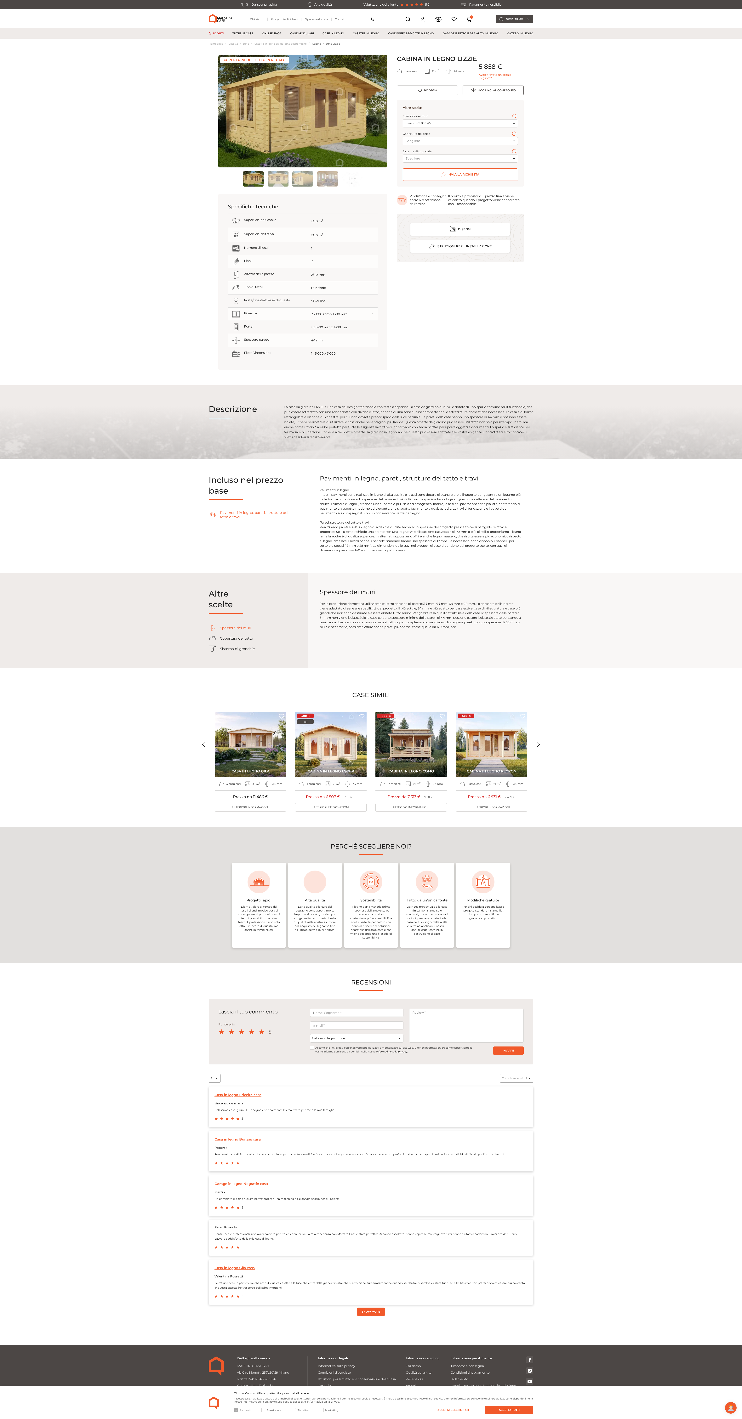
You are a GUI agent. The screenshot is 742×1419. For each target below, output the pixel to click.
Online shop (272, 33)
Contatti (340, 19)
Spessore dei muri (415, 116)
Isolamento (459, 1379)
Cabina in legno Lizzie (326, 43)
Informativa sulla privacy (391, 1051)
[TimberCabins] (214, 1403)
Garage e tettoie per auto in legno (470, 33)
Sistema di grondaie (417, 151)
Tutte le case (242, 33)
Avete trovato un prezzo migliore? (495, 76)
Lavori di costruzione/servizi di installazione (483, 1386)
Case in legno (333, 33)
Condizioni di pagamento (470, 1372)
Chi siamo (257, 19)
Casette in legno (366, 33)
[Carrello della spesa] (469, 19)
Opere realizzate (316, 19)
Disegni (464, 229)
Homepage (216, 43)
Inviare (508, 1050)
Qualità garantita (418, 1372)
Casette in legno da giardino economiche (280, 43)
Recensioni (414, 1379)
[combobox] (356, 1038)
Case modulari (302, 33)
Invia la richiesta (463, 174)
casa (237, 1095)
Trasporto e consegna (467, 1366)
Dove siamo (514, 19)
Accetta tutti (509, 1410)
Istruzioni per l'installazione (464, 246)
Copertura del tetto (416, 134)
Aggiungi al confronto (497, 90)
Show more (371, 1311)
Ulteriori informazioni (250, 807)
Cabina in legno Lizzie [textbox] (328, 1038)
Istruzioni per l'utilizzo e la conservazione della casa (357, 1379)
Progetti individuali (284, 19)
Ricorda (430, 90)
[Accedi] (422, 19)
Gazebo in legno (520, 33)
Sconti (218, 33)
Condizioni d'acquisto (334, 1372)
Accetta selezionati (453, 1410)
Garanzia (324, 1386)
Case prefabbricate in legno (411, 33)
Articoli (411, 1386)
